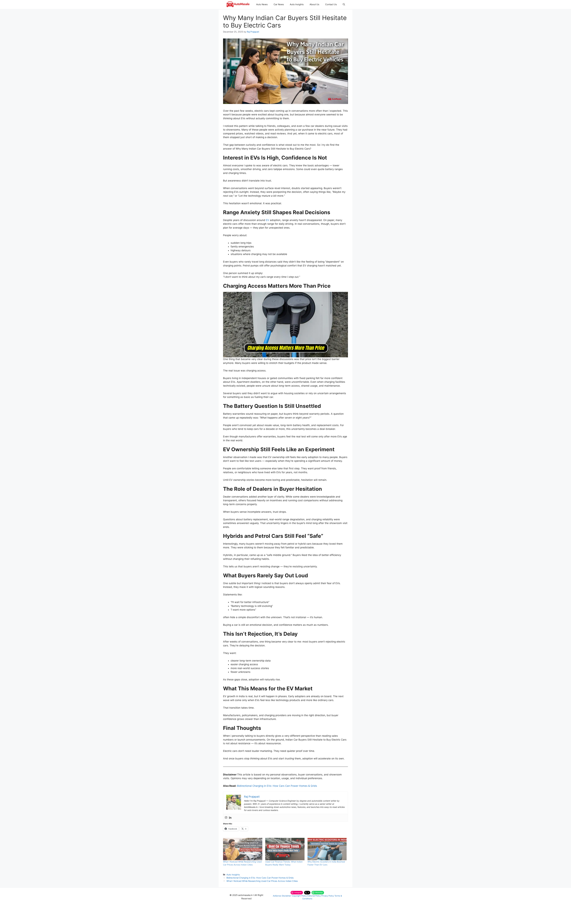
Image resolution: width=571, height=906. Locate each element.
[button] (344, 4)
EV (267, 220)
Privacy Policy (327, 896)
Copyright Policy (299, 896)
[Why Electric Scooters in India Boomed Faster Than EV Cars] (327, 849)
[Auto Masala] (238, 4)
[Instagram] (226, 817)
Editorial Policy (314, 896)
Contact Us (331, 4)
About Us (314, 4)
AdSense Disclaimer (282, 896)
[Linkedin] (230, 817)
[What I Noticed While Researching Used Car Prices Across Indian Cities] (242, 849)
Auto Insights (297, 4)
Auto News (262, 4)
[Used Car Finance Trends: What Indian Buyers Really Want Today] (285, 849)
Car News (279, 4)
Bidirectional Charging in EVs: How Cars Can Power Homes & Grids (277, 785)
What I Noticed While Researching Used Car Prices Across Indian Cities (262, 881)
